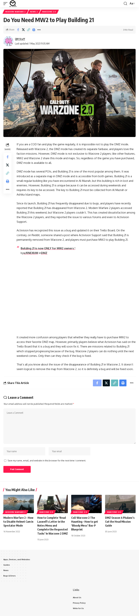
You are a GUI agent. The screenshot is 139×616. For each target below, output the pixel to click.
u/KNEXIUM (31, 253)
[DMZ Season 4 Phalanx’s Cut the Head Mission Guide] (120, 504)
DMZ (44, 253)
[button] (6, 3)
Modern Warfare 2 (15, 12)
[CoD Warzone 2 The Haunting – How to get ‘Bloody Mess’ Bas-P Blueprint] (86, 504)
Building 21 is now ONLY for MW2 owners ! (48, 248)
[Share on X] (23, 29)
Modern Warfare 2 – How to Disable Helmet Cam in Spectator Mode (18, 521)
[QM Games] (13, 3)
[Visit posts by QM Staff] (8, 41)
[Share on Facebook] (18, 29)
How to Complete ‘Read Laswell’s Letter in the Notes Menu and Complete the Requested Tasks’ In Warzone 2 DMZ (52, 525)
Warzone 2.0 (49, 12)
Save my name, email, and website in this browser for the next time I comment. (47, 460)
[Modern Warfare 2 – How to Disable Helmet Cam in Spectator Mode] (18, 504)
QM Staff (20, 38)
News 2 (34, 12)
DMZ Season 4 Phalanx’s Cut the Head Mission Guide (120, 521)
